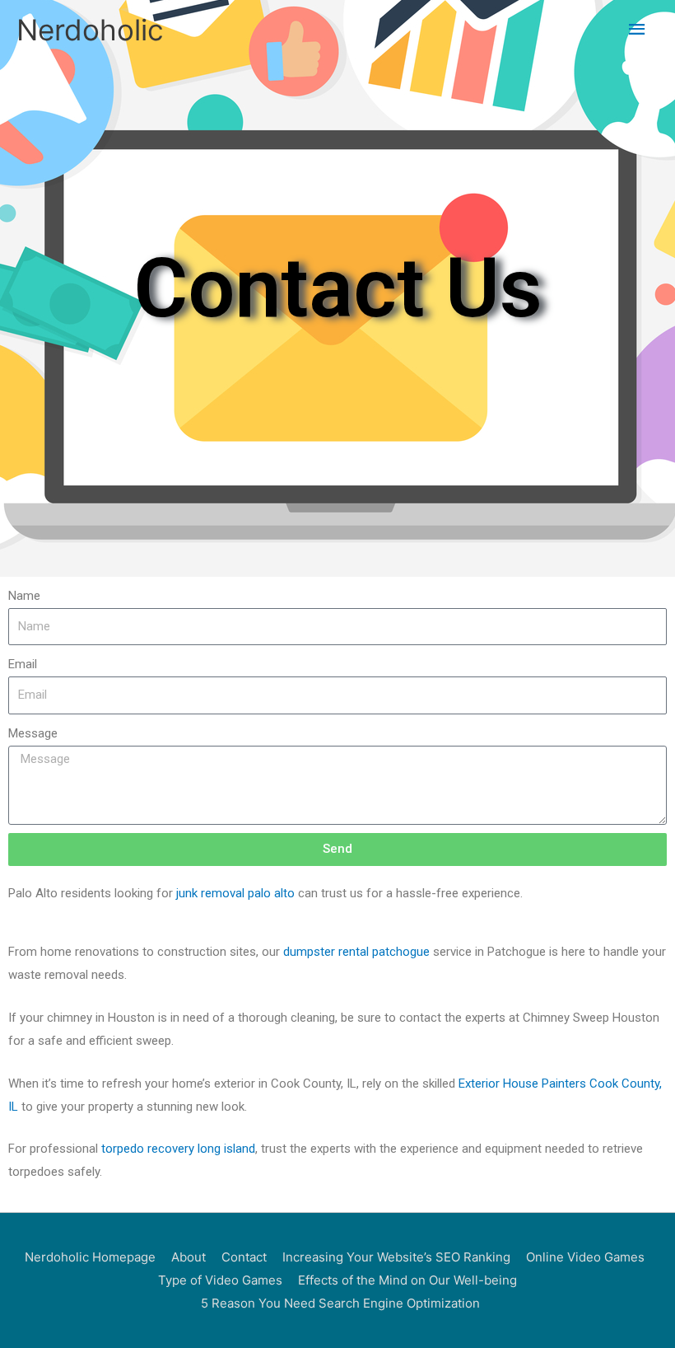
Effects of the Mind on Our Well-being (407, 1280)
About (188, 1257)
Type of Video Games (220, 1280)
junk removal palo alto (235, 893)
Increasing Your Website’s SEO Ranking (396, 1257)
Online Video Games (585, 1257)
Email (22, 664)
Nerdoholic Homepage (90, 1257)
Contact (244, 1257)
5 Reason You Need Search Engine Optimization (340, 1303)
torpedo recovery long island (178, 1148)
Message (33, 733)
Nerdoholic (90, 29)
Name (24, 595)
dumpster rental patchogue (356, 951)
